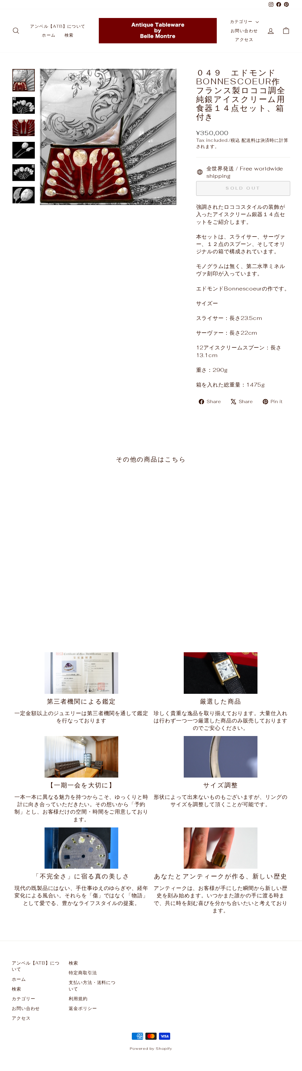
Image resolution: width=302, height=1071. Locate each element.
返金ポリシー (83, 1008)
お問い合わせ (244, 30)
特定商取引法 (83, 972)
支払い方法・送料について (92, 985)
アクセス (244, 39)
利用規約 (78, 998)
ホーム (48, 35)
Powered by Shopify (151, 1048)
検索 (69, 35)
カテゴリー (242, 21)
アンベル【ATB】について (57, 26)
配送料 (249, 140)
